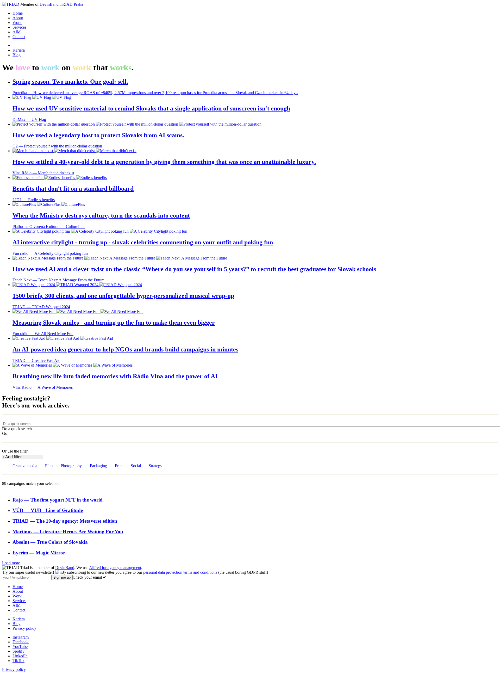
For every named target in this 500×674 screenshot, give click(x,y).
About (17, 18)
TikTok (18, 660)
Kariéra (18, 50)
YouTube (20, 646)
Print (119, 465)
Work (17, 22)
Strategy (155, 465)
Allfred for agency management (115, 567)
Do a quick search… (19, 428)
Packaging (98, 465)
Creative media (24, 465)
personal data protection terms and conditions (180, 572)
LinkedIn (20, 656)
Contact (18, 36)
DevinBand (49, 4)
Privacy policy (24, 628)
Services (19, 27)
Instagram (20, 637)
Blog (16, 55)
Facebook (20, 642)
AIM (16, 32)
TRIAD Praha (71, 4)
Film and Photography (63, 465)
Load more (11, 563)
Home (17, 13)
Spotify (18, 651)
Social (136, 465)
